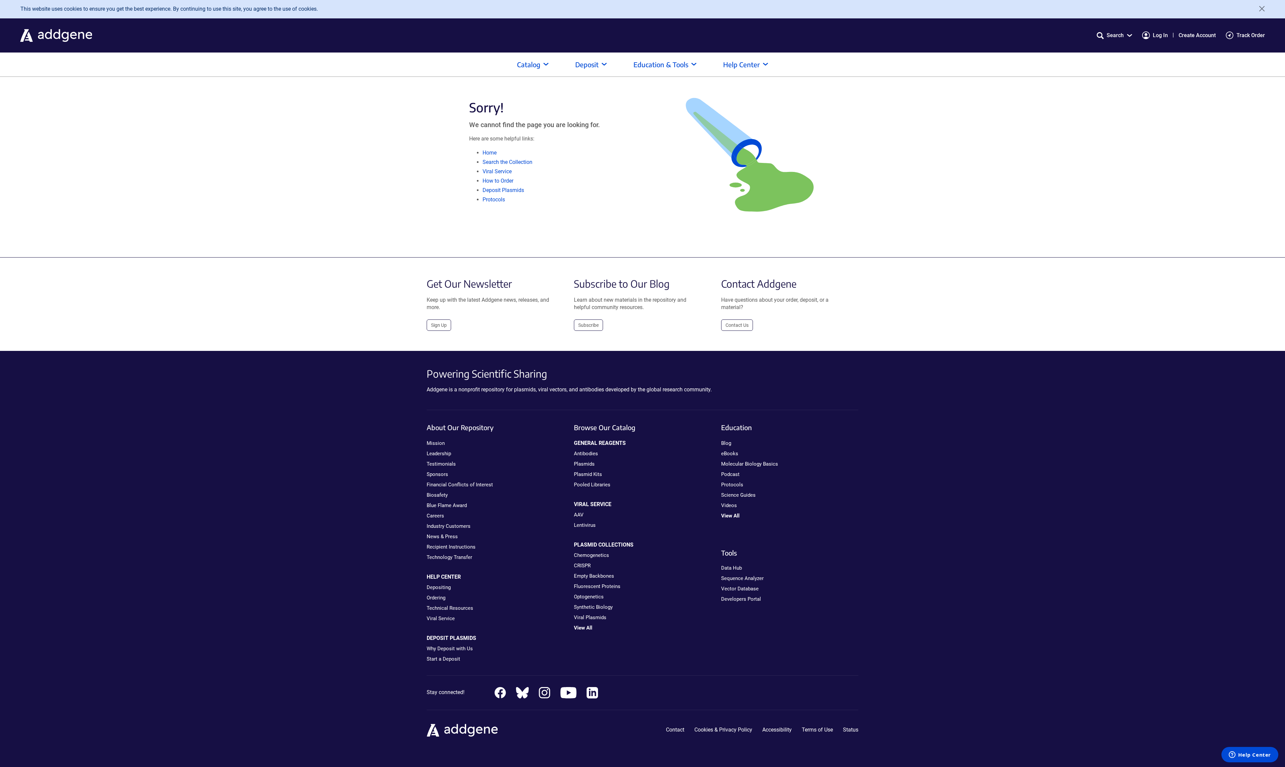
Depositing (439, 587)
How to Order (498, 181)
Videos (729, 505)
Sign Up (439, 325)
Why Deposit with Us (450, 649)
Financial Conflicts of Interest (460, 485)
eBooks (729, 454)
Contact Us (737, 325)
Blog (726, 443)
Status (850, 730)
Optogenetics (589, 597)
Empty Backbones (594, 576)
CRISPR (582, 566)
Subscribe (588, 325)
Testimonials (441, 464)
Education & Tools (660, 64)
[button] (1114, 35)
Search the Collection (507, 162)
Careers (435, 516)
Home (490, 153)
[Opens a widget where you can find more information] (1249, 755)
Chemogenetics (591, 555)
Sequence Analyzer (742, 578)
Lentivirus (585, 525)
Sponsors (437, 474)
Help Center (741, 64)
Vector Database (740, 589)
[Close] (1260, 8)
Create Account (1197, 35)
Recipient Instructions (451, 547)
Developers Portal (741, 599)
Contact (675, 730)
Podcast (730, 474)
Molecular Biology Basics (749, 464)
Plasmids (584, 464)
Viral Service (497, 171)
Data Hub (731, 568)
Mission (436, 443)
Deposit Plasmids (503, 190)
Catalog (528, 64)
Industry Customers (448, 526)
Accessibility (777, 730)
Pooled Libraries (592, 485)
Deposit (587, 64)
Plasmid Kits (588, 474)
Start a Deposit (443, 659)
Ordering (436, 598)
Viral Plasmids (590, 617)
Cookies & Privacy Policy (723, 730)
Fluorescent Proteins (597, 586)
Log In (1160, 35)
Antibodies (586, 454)
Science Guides (738, 495)
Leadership (439, 454)
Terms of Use (817, 730)
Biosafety (437, 495)
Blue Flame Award (447, 505)
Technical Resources (450, 608)
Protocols (494, 199)
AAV (579, 515)
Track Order (1250, 35)
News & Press (442, 537)
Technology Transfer (449, 557)
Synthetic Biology (593, 607)
